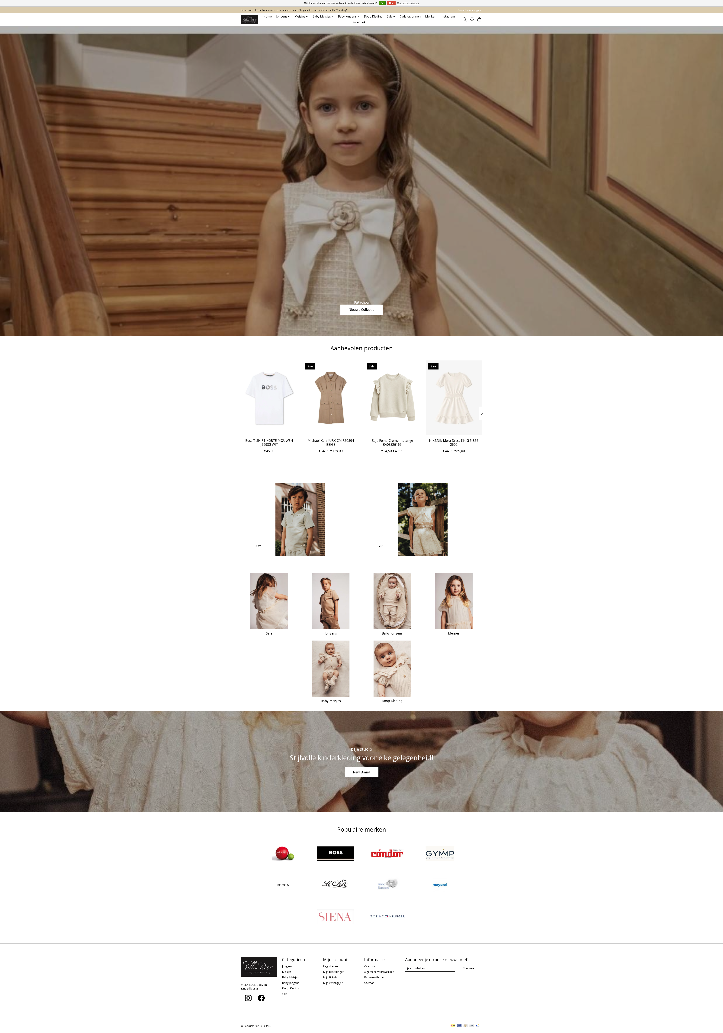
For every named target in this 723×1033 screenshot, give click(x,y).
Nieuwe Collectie (361, 309)
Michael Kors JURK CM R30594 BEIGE (331, 442)
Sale (269, 633)
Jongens (331, 633)
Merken (430, 16)
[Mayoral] (439, 885)
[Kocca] (283, 885)
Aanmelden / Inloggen (469, 10)
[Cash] (465, 1026)
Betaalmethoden (374, 977)
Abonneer (469, 968)
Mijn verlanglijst (333, 983)
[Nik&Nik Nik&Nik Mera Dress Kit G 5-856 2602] (454, 397)
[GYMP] (439, 854)
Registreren (330, 966)
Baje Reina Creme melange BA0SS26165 (392, 442)
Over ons (369, 966)
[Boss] (335, 854)
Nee (391, 3)
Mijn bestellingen (333, 972)
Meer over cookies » (408, 3)
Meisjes (453, 633)
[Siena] (335, 917)
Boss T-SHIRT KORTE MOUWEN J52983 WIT (269, 442)
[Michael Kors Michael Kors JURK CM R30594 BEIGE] (331, 397)
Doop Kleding (373, 16)
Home (267, 16)
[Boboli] (283, 854)
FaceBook (359, 22)
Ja (382, 3)
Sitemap (369, 983)
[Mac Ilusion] (387, 885)
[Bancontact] (477, 1026)
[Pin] (459, 1026)
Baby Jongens (392, 633)
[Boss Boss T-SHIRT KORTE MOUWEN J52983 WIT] (269, 397)
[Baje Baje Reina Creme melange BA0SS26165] (392, 397)
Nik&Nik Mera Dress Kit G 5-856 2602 (453, 442)
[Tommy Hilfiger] (387, 917)
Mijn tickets (330, 977)
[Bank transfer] (471, 1026)
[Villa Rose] (249, 19)
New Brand (361, 772)
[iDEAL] (453, 1026)
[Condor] (387, 854)
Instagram (448, 16)
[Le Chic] (335, 885)
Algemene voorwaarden (379, 972)
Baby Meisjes (331, 701)
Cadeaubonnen (410, 16)
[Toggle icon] (465, 19)
